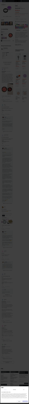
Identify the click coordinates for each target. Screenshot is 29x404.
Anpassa (19, 401)
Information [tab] (14, 389)
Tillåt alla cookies (25, 401)
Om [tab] (23, 389)
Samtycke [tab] (5, 389)
